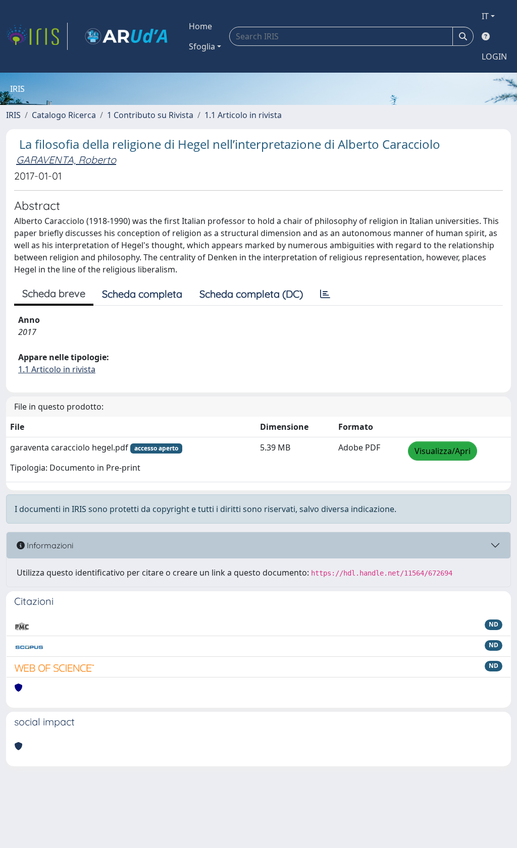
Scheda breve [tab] (53, 293)
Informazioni (49, 545)
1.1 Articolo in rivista (243, 115)
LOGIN (494, 56)
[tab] (325, 294)
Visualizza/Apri (443, 451)
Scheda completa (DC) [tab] (251, 294)
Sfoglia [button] (202, 46)
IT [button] (485, 16)
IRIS (13, 115)
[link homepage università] (126, 36)
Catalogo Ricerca (64, 115)
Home (200, 26)
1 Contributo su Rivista (150, 115)
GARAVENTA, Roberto (66, 159)
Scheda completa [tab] (142, 294)
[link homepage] (37, 36)
